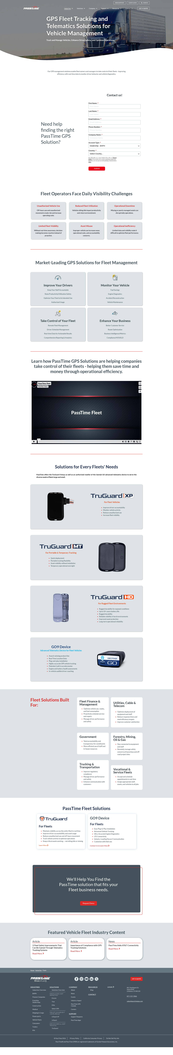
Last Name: (93, 111)
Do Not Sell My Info (112, 1038)
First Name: (93, 103)
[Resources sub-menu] (122, 8)
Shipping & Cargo (38, 1013)
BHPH (34, 993)
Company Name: (95, 135)
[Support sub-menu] (109, 8)
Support (103, 8)
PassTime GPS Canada (75, 1005)
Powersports (36, 1016)
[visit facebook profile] (76, 979)
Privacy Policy (74, 1038)
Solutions (80, 8)
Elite (53, 1005)
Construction (36, 1006)
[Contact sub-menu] (133, 8)
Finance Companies (38, 997)
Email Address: (95, 119)
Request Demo (88, 903)
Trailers (35, 1027)
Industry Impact (76, 1000)
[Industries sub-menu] (73, 8)
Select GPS (55, 1008)
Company (92, 8)
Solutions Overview (58, 990)
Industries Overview (39, 990)
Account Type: (95, 143)
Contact (128, 8)
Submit (97, 169)
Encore (54, 998)
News (73, 993)
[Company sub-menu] (98, 8)
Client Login (133, 3)
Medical (35, 1009)
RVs (33, 1030)
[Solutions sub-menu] (86, 8)
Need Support (119, 3)
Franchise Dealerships (36, 1001)
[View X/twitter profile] (97, 979)
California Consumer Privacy (92, 1038)
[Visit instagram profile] (81, 979)
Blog (91, 990)
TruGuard (55, 1028)
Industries (67, 8)
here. (90, 162)
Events (73, 997)
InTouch (54, 1020)
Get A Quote (143, 8)
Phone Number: (95, 127)
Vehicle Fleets (37, 1020)
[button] (144, 2)
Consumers (36, 1023)
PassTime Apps (76, 1020)
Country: (92, 150)
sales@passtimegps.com (135, 1001)
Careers (73, 1009)
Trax (53, 1001)
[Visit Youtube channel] (86, 979)
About (73, 990)
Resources (115, 8)
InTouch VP (55, 1017)
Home (32, 970)
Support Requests (77, 1017)
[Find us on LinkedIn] (92, 979)
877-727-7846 (132, 996)
